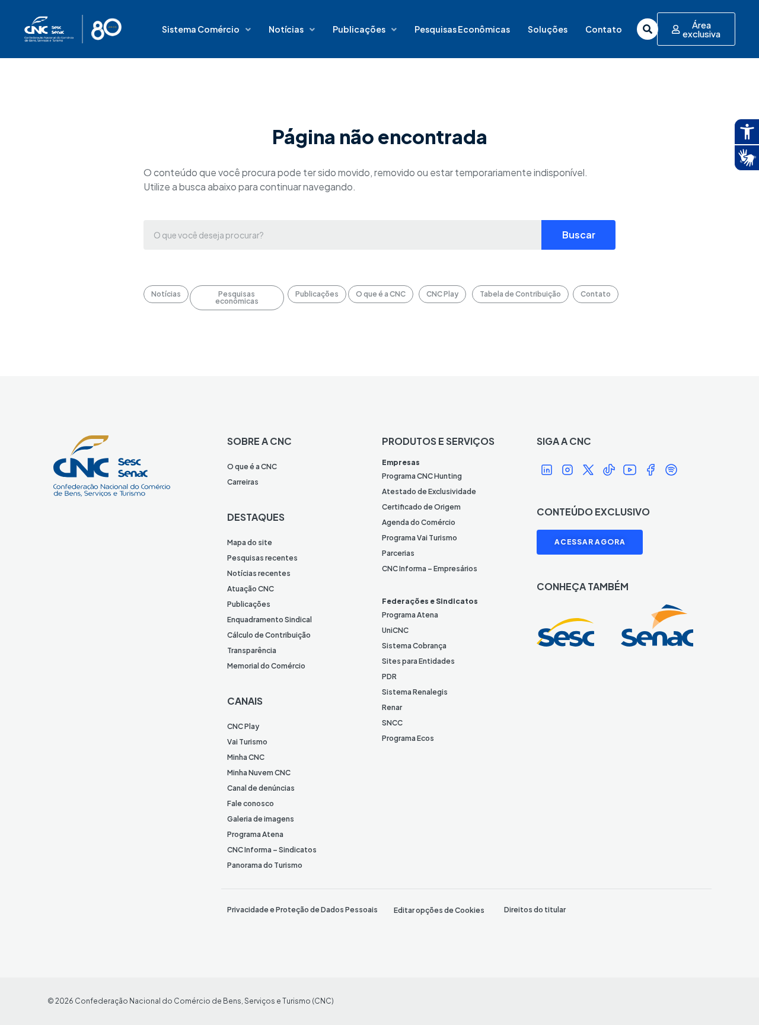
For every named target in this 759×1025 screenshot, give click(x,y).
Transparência (251, 650)
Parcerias (398, 553)
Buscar (578, 234)
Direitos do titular (535, 909)
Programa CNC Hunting (422, 476)
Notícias (286, 29)
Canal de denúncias (261, 788)
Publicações (359, 29)
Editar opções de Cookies (439, 910)
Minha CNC (245, 757)
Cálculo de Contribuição (269, 635)
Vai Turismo (247, 741)
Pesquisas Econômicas (462, 29)
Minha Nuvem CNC (259, 772)
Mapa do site (249, 542)
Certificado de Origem (421, 506)
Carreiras (243, 482)
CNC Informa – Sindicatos (272, 849)
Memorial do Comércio (266, 665)
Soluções (547, 29)
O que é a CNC (252, 466)
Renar (392, 707)
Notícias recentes (259, 573)
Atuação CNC (250, 588)
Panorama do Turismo (264, 865)
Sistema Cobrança (414, 645)
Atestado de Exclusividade (429, 491)
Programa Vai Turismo (419, 537)
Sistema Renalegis (415, 691)
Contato (603, 29)
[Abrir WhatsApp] (729, 995)
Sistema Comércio (201, 29)
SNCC (392, 722)
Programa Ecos (408, 738)
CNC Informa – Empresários (429, 568)
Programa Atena (255, 834)
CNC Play (243, 726)
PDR (389, 676)
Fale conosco (250, 803)
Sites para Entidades (418, 661)
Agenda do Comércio (418, 522)
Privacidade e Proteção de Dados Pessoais (302, 909)
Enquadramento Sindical (269, 619)
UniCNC (395, 630)
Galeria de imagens (260, 818)
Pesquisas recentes (262, 557)
